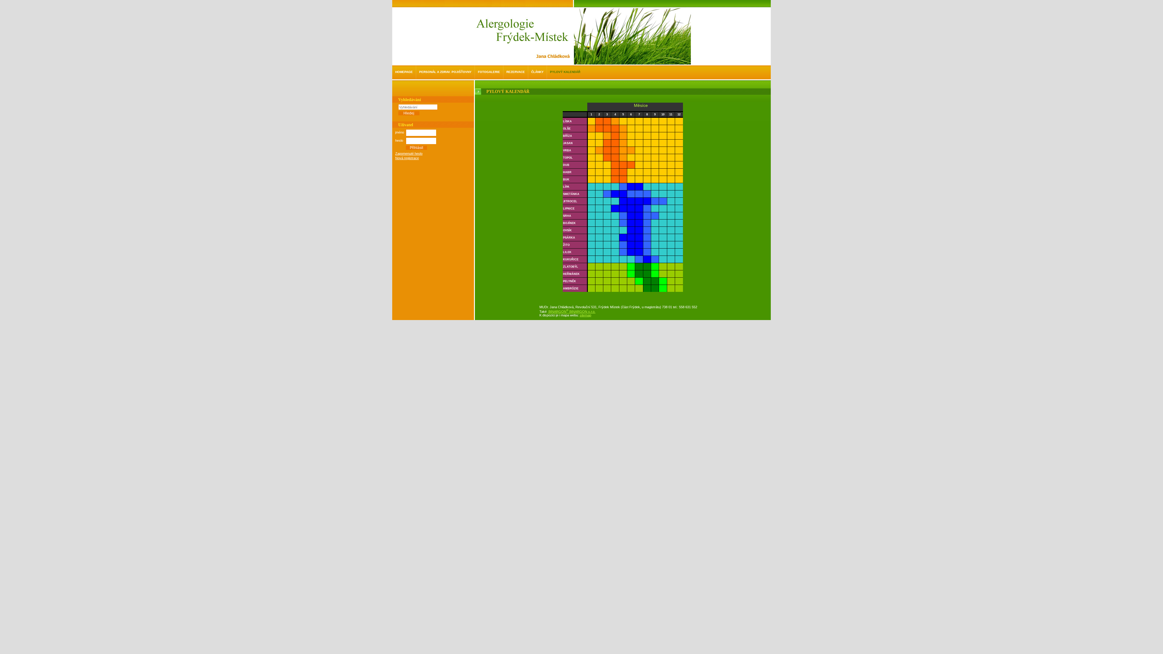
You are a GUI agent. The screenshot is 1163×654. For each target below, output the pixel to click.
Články (537, 72)
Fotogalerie (489, 72)
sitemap (585, 315)
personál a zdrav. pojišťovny (445, 72)
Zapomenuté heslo (408, 153)
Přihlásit (416, 148)
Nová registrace (407, 158)
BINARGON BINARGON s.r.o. (571, 311)
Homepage (404, 72)
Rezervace (515, 72)
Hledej (408, 113)
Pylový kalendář (565, 72)
